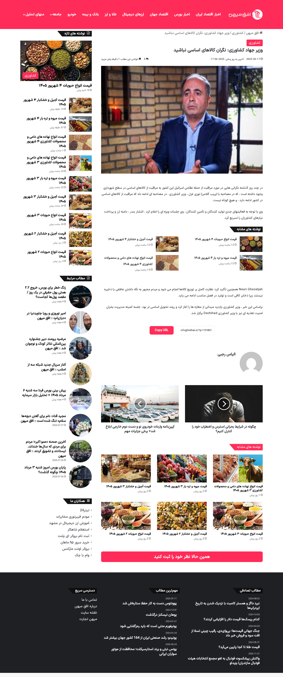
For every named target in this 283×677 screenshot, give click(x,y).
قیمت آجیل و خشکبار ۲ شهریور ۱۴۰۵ (185, 534)
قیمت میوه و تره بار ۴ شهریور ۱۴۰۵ (215, 258)
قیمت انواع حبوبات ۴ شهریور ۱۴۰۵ (216, 239)
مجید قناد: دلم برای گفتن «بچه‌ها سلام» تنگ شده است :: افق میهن (43, 418)
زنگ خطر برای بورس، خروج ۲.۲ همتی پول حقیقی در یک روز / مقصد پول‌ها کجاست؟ (45, 292)
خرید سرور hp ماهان (74, 542)
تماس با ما (89, 599)
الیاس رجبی (227, 354)
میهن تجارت (88, 619)
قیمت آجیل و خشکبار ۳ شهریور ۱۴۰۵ (128, 486)
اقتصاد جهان (159, 14)
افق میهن (253, 33)
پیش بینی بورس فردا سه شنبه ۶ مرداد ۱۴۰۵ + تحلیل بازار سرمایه (44, 393)
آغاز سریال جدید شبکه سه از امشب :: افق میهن (47, 367)
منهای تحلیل (34, 14)
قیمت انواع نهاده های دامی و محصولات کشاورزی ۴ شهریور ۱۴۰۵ (46, 141)
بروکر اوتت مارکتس (75, 548)
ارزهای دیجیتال (133, 14)
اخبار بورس (182, 14)
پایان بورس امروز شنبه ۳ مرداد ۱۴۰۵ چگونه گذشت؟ (45, 470)
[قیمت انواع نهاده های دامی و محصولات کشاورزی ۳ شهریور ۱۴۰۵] (238, 468)
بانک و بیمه (90, 14)
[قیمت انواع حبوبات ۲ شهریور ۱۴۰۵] (126, 516)
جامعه (57, 14)
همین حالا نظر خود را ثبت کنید (182, 557)
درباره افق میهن (86, 606)
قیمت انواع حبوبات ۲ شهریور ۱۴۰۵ (130, 534)
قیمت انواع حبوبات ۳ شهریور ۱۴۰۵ (242, 534)
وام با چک (82, 555)
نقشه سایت (89, 612)
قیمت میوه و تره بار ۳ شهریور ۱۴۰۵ (185, 486)
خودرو (72, 14)
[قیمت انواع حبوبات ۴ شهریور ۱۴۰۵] (251, 244)
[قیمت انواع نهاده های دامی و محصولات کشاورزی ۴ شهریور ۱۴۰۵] (167, 263)
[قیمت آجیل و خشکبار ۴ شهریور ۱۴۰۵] (167, 244)
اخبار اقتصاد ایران (208, 14)
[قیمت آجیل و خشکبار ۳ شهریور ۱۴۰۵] (126, 468)
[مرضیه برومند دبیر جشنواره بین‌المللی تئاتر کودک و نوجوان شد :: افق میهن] (80, 348)
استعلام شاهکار (78, 529)
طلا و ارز (110, 14)
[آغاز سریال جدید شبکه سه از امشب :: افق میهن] (80, 374)
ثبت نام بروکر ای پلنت (73, 536)
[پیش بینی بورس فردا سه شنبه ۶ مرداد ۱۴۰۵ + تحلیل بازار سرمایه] (80, 399)
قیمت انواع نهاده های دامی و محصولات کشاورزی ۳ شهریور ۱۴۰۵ (238, 488)
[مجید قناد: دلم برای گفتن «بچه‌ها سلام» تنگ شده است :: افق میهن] (80, 425)
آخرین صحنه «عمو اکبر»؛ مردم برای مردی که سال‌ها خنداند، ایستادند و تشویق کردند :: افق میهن (46, 448)
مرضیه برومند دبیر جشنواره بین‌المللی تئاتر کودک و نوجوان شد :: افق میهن (45, 344)
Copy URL (161, 330)
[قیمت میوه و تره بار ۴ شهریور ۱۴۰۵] (251, 263)
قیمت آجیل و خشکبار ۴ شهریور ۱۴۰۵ (130, 239)
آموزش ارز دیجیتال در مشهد (69, 523)
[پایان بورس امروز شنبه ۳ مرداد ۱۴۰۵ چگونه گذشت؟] (80, 476)
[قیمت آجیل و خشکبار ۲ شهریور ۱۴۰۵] (182, 516)
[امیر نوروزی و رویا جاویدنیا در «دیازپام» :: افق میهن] (80, 322)
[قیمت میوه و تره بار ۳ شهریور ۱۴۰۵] (182, 468)
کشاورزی (237, 33)
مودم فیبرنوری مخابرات (72, 516)
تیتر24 (84, 510)
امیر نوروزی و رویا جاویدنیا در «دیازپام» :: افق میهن (46, 315)
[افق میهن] (245, 14)
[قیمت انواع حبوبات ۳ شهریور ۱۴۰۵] (238, 516)
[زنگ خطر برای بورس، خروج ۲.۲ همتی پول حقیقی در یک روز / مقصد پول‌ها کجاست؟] (80, 296)
